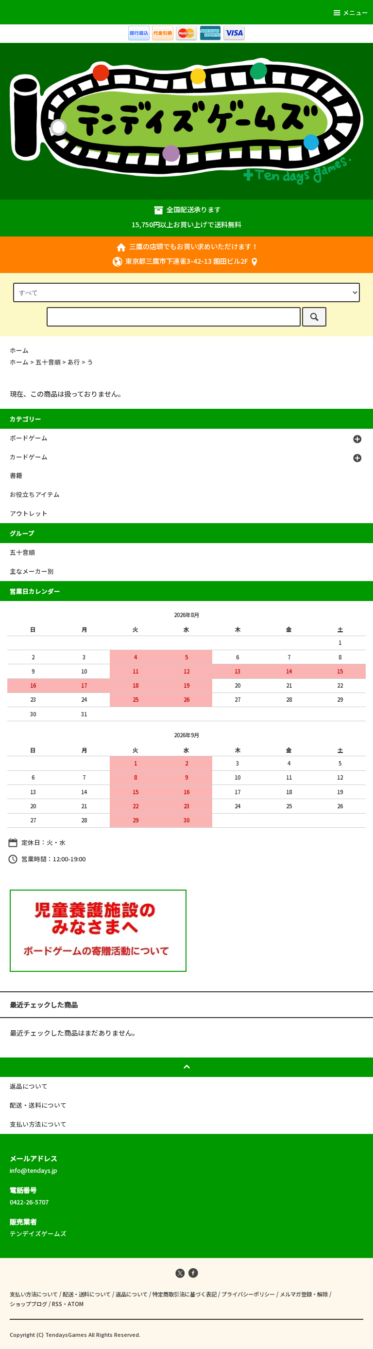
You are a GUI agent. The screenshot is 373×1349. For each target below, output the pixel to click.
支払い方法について (34, 1294)
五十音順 (48, 361)
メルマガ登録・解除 (304, 1294)
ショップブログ (28, 1304)
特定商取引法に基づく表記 (185, 1294)
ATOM (76, 1304)
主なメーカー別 (32, 571)
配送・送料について (87, 1294)
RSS (57, 1304)
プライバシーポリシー (248, 1294)
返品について (132, 1294)
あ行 (74, 361)
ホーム (19, 350)
